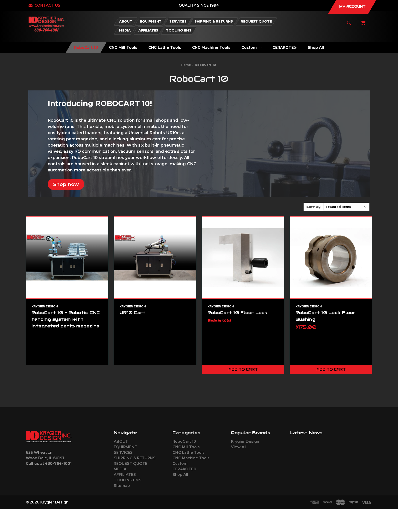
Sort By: (313, 207)
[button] (66, 184)
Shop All (180, 474)
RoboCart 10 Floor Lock (238, 312)
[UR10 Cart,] (155, 257)
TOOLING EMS (127, 480)
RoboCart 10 (184, 441)
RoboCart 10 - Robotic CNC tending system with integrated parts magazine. (66, 319)
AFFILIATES (125, 474)
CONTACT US (47, 5)
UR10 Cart (133, 312)
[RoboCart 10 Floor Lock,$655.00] (243, 257)
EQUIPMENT (125, 447)
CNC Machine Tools (191, 458)
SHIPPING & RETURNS (134, 458)
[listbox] (346, 207)
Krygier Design (245, 441)
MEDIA (120, 469)
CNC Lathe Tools (189, 452)
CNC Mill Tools (186, 447)
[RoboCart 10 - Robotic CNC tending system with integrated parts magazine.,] (67, 257)
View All (238, 447)
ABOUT (121, 441)
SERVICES (123, 452)
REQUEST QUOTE (130, 463)
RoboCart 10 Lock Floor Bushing (326, 316)
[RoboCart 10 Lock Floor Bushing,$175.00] (331, 257)
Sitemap (122, 485)
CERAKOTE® (184, 469)
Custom (180, 463)
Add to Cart (243, 369)
